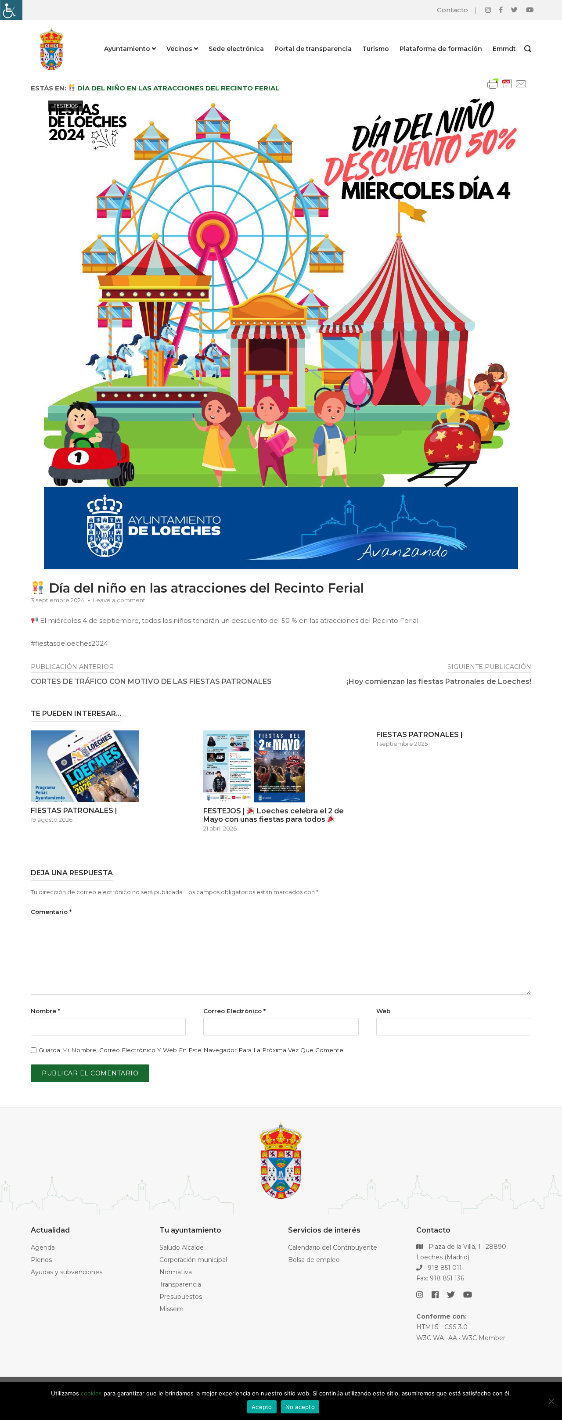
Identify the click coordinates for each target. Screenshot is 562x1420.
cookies (91, 1393)
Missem (171, 1309)
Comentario (51, 911)
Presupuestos (180, 1297)
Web (383, 1010)
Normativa (175, 1272)
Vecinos (179, 49)
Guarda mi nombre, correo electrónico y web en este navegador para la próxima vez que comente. (192, 1049)
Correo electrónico (234, 1010)
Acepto (262, 1406)
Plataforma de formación (441, 49)
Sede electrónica (236, 49)
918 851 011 (444, 1268)
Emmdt (504, 49)
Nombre (45, 1010)
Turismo (375, 49)
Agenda (43, 1247)
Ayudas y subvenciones (66, 1272)
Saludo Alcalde (181, 1247)
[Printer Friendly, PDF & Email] (507, 88)
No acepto (300, 1406)
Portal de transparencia (313, 49)
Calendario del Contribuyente (332, 1247)
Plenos (41, 1260)
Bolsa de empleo (314, 1260)
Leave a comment (119, 600)
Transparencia (180, 1284)
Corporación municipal (193, 1260)
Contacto (452, 10)
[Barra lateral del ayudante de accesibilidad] (10, 10)
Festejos (66, 106)
